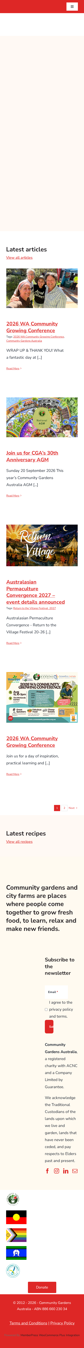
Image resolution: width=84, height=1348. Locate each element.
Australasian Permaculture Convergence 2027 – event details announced (42, 535)
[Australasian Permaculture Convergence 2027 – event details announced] (42, 545)
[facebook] (47, 1170)
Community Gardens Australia (24, 341)
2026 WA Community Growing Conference (42, 281)
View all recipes (19, 841)
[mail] (74, 1170)
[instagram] (56, 1170)
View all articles (19, 257)
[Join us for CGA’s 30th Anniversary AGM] (42, 417)
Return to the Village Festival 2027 (34, 608)
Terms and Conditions (28, 1323)
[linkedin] (65, 1170)
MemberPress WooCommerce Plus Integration (50, 1335)
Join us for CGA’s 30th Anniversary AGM (42, 410)
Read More (12, 368)
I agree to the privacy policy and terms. (61, 1009)
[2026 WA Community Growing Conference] (42, 288)
